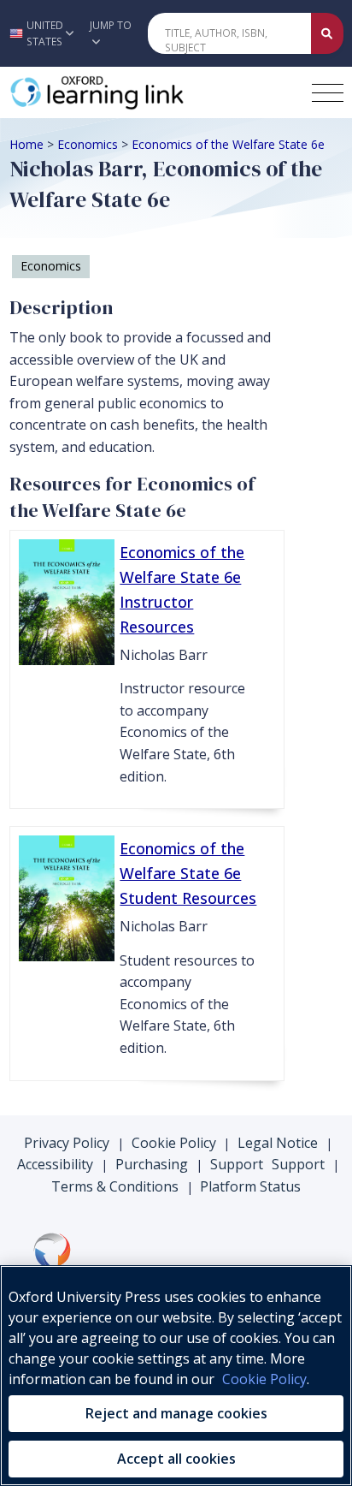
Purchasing (151, 1164)
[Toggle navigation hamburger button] (327, 93)
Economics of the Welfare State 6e (228, 144)
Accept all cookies (176, 1458)
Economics (87, 144)
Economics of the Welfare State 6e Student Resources (188, 873)
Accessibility (55, 1164)
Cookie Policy (174, 1142)
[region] (176, 1375)
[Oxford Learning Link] (137, 92)
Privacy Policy (66, 1142)
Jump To (111, 25)
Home (26, 144)
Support (236, 1164)
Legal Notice (278, 1142)
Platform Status (250, 1186)
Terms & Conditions (115, 1186)
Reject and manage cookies (176, 1413)
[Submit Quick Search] (327, 33)
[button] (40, 33)
